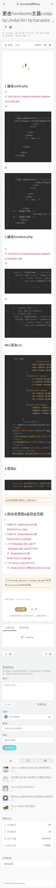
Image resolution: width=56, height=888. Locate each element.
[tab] (10, 760)
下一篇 (47, 654)
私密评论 (42, 704)
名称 (5, 711)
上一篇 (8, 654)
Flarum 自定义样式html (22, 786)
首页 (10, 45)
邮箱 (5, 723)
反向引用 (24, 627)
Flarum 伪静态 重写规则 (23, 806)
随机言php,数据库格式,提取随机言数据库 (32, 796)
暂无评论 (9, 35)
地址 (4, 735)
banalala (9, 33)
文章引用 (9, 627)
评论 (5, 678)
